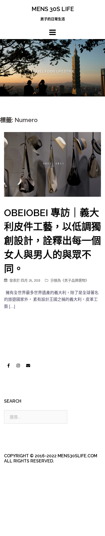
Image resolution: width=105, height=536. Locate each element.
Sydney (23, 527)
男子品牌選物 (74, 280)
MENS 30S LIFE (53, 8)
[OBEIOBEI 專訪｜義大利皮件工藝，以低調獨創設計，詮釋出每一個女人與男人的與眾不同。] (52, 164)
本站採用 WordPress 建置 (26, 517)
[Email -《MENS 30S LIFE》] (28, 365)
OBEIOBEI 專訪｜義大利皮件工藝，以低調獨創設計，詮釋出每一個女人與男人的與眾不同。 (52, 240)
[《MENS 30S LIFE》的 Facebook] (8, 365)
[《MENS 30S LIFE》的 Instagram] (18, 365)
